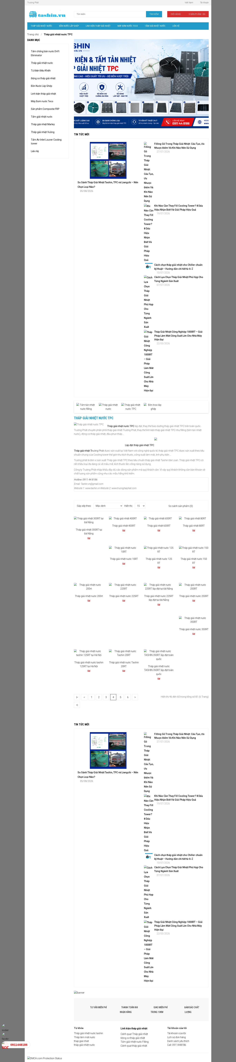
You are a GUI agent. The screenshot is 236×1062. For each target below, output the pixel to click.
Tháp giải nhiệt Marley (43, 124)
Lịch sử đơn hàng (176, 1037)
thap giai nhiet (81, 1041)
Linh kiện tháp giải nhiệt (43, 93)
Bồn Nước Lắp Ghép (41, 86)
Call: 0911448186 (176, 1045)
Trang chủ (33, 34)
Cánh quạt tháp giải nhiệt (134, 1045)
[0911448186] (5, 1044)
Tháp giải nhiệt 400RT (123, 525)
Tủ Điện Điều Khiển (41, 70)
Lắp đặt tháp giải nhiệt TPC (139, 445)
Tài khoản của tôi (176, 1033)
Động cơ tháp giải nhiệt (43, 78)
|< (77, 697)
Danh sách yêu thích (178, 1041)
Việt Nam (189, 2)
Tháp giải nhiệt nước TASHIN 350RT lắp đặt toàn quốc (158, 670)
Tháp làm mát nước (84, 1037)
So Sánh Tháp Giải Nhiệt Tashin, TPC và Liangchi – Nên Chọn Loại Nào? (108, 184)
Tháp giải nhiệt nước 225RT (124, 596)
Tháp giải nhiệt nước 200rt (89, 596)
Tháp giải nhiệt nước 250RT (194, 596)
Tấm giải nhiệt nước (41, 116)
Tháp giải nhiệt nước (42, 63)
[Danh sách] (198, 506)
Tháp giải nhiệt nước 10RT (124, 559)
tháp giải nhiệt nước (84, 1045)
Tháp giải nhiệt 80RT (194, 525)
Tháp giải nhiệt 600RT (159, 525)
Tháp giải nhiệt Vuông (42, 132)
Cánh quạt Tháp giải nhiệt (134, 1034)
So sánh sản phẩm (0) (180, 506)
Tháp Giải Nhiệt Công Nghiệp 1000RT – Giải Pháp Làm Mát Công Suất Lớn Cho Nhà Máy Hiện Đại (178, 335)
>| (77, 705)
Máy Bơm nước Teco (42, 101)
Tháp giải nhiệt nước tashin (88, 1033)
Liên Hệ (35, 151)
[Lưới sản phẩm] (203, 506)
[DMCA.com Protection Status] (44, 1058)
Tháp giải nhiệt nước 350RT (194, 629)
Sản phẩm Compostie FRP (45, 109)
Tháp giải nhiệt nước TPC (58, 34)
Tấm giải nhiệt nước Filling (135, 1041)
